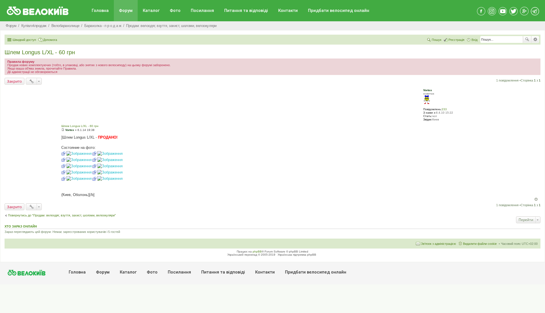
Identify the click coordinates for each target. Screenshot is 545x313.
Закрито (14, 81)
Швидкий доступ (24, 39)
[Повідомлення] (62, 130)
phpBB (257, 251)
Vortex (427, 90)
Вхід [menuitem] (474, 39)
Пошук (527, 39)
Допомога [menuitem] (50, 39)
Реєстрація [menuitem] (456, 39)
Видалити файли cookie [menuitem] (480, 243)
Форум (126, 10)
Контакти (288, 10)
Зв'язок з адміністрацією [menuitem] (438, 243)
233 (444, 109)
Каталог (151, 10)
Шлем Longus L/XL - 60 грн (40, 52)
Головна (100, 10)
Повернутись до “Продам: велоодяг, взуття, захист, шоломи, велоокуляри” (62, 215)
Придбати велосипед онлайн (338, 10)
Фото (175, 10)
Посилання (202, 10)
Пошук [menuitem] (436, 39)
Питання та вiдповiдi (246, 10)
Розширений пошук (535, 39)
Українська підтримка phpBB (297, 254)
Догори (536, 199)
